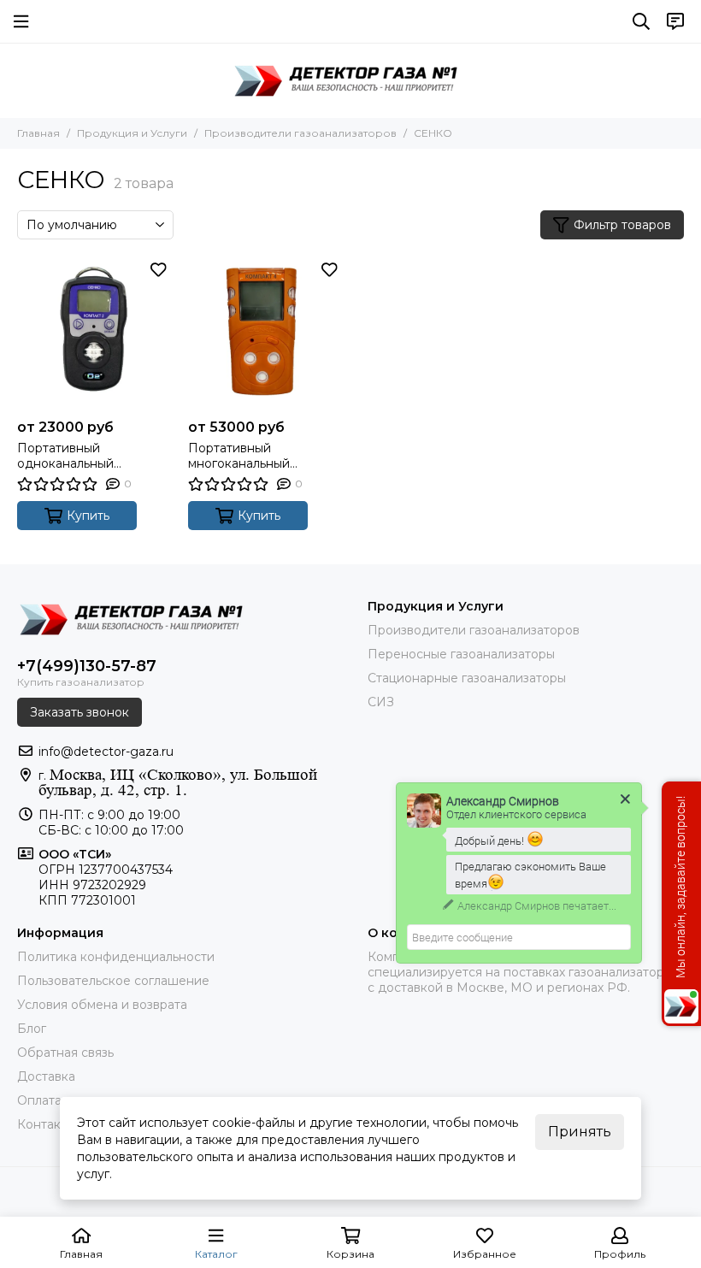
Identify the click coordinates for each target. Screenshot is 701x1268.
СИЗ (381, 702)
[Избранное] (158, 269)
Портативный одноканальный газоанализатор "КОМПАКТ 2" (65, 455)
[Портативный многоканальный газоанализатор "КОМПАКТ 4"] (265, 333)
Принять (579, 1132)
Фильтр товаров (622, 225)
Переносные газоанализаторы (461, 654)
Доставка (46, 1076)
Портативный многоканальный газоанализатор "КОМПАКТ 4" (239, 455)
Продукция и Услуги (132, 133)
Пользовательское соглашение (113, 980)
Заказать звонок (79, 712)
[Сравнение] (158, 295)
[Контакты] (675, 21)
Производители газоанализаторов (300, 133)
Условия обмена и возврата (102, 1004)
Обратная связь (65, 1052)
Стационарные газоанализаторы (467, 678)
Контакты (46, 1124)
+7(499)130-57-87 (86, 666)
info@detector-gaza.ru (106, 751)
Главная (38, 133)
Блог (31, 1028)
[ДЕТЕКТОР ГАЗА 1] (350, 80)
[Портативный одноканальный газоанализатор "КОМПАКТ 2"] (94, 333)
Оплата (39, 1100)
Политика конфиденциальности (116, 956)
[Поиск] (641, 21)
